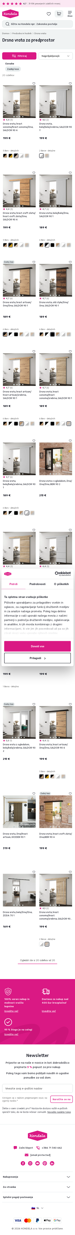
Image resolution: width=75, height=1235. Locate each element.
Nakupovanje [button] (10, 1176)
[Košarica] (59, 13)
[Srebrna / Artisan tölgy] (58, 245)
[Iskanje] (6, 24)
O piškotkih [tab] (61, 583)
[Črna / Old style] (52, 245)
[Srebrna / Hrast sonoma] (27, 156)
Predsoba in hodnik (21, 33)
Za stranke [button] (9, 1187)
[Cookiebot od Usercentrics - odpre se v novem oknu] (55, 574)
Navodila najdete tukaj (59, 1112)
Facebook (23, 1163)
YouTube (37, 1163)
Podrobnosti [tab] (37, 583)
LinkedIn (52, 1163)
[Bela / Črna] (47, 245)
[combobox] (56, 56)
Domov (5, 33)
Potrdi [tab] (13, 583)
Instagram (30, 1163)
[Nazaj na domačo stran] (10, 13)
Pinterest (45, 1163)
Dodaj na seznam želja (34, 83)
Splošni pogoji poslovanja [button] (18, 1197)
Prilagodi (35, 658)
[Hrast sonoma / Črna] (16, 156)
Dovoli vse (37, 646)
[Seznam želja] (49, 14)
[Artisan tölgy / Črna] (5, 156)
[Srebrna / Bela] (21, 156)
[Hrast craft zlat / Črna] (10, 156)
